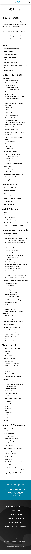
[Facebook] (11, 484)
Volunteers (8, 459)
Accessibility (7, 196)
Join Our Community (11, 443)
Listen (5, 215)
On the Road (9, 94)
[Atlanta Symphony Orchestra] (15, 2)
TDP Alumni (8, 307)
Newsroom (7, 369)
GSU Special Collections (12, 364)
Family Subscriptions (11, 120)
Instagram (8, 408)
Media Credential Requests (13, 376)
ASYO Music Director (11, 292)
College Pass (9, 148)
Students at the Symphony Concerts (16, 264)
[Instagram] (19, 484)
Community (8, 108)
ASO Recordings (10, 218)
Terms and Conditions (11, 49)
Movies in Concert (10, 85)
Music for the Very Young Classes (15, 240)
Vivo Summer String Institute (13, 163)
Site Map (20, 543)
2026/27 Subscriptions (11, 113)
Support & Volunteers (13, 425)
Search (15, 37)
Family (7, 92)
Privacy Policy (8, 51)
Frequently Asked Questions (13, 473)
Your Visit (15, 510)
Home (5, 45)
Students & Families (10, 151)
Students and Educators (11, 248)
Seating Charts (8, 180)
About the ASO (9, 345)
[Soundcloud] (23, 484)
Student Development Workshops (15, 277)
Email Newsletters (10, 386)
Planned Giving (9, 441)
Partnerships (7, 465)
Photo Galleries (9, 288)
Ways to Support (9, 434)
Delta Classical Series (11, 81)
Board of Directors (10, 389)
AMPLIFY (7, 144)
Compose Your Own (11, 118)
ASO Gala (8, 105)
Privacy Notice (8, 70)
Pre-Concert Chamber (12, 90)
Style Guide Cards (9, 57)
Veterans (8, 139)
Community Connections (12, 398)
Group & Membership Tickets (13, 132)
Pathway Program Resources (13, 322)
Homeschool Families (11, 253)
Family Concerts (10, 161)
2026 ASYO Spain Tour (12, 297)
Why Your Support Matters (12, 448)
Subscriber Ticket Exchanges (13, 125)
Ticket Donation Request (12, 177)
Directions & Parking (10, 188)
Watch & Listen (10, 209)
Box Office (7, 166)
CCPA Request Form (11, 54)
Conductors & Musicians (11, 348)
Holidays (7, 101)
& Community (16, 519)
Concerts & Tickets (12, 74)
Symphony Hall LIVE (11, 83)
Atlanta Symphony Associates (14, 462)
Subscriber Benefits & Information (15, 122)
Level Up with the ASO (12, 334)
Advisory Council (10, 391)
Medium (7, 415)
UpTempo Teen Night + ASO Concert (16, 238)
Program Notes (9, 201)
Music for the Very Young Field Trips (15, 275)
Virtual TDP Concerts (11, 336)
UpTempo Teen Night (11, 156)
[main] (15, 242)
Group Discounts (10, 141)
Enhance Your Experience (12, 199)
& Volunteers (15, 527)
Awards (6, 420)
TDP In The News (10, 305)
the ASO (15, 523)
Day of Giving (9, 445)
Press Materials (9, 374)
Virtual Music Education (12, 266)
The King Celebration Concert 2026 (15, 223)
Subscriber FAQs (10, 127)
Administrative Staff (11, 393)
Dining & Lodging (9, 190)
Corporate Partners (11, 467)
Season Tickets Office (12, 129)
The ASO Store (8, 204)
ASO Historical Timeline (12, 366)
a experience (15, 546)
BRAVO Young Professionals (13, 137)
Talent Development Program (14, 103)
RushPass (8, 146)
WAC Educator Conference (13, 268)
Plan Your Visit (9, 184)
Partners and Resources (11, 327)
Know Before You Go (11, 273)
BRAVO (7, 110)
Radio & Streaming (10, 220)
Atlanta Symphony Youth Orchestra (15, 96)
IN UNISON (8, 135)
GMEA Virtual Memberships (13, 271)
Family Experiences (10, 233)
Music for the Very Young (12, 154)
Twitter (7, 406)
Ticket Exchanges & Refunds (13, 174)
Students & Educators (12, 99)
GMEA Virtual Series (11, 341)
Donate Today (8, 428)
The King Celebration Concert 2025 (15, 226)
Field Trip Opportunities (12, 250)
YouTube (7, 410)
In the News (8, 372)
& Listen (15, 515)
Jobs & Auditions (10, 382)
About (5, 379)
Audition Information (11, 283)
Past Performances (11, 294)
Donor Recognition (9, 451)
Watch (5, 212)
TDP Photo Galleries (11, 316)
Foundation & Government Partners (15, 470)
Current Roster (9, 285)
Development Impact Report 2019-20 (15, 66)
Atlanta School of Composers (14, 384)
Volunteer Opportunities (11, 457)
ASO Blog (8, 417)
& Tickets (15, 506)
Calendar (6, 60)
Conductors (8, 351)
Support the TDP (10, 309)
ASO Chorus (8, 355)
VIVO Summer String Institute (14, 255)
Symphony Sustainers (11, 438)
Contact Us (8, 395)
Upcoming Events (10, 290)
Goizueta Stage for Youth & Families (15, 319)
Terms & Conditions (10, 541)
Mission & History (9, 359)
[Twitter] (8, 484)
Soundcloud (8, 413)
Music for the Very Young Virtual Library (16, 332)
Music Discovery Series (12, 262)
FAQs (5, 193)
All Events (6, 78)
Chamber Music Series (11, 87)
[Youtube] (15, 484)
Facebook (8, 404)
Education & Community (15, 230)
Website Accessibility (11, 62)
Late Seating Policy (11, 169)
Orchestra (8, 353)
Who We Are (9, 361)
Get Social (7, 401)
